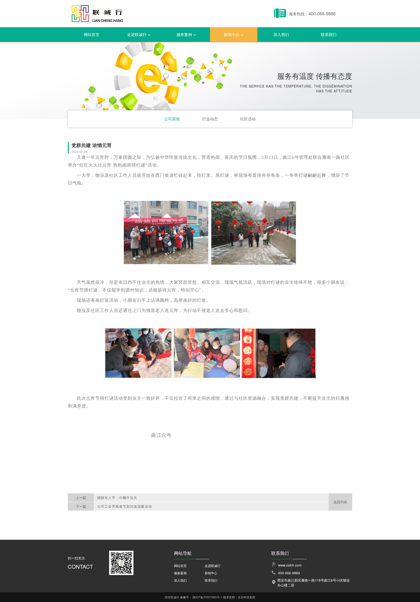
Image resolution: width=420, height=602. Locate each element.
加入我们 (281, 34)
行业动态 (210, 119)
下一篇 (81, 506)
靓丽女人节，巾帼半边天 (117, 497)
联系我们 (328, 34)
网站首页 (91, 34)
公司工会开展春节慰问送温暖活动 (124, 506)
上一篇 (81, 497)
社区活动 (248, 119)
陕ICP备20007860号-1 (207, 597)
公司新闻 (172, 119)
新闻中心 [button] (231, 34)
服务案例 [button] (184, 34)
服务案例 (180, 573)
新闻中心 (211, 573)
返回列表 (340, 501)
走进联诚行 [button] (137, 34)
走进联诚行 (212, 565)
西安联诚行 (172, 597)
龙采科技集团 (246, 597)
